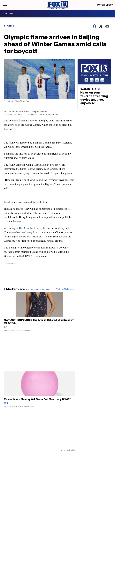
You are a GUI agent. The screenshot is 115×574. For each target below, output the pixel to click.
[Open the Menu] (4, 5)
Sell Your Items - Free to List (38, 290)
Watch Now (104, 5)
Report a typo (10, 263)
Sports (9, 25)
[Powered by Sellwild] (70, 450)
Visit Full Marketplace (65, 289)
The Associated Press (30, 228)
